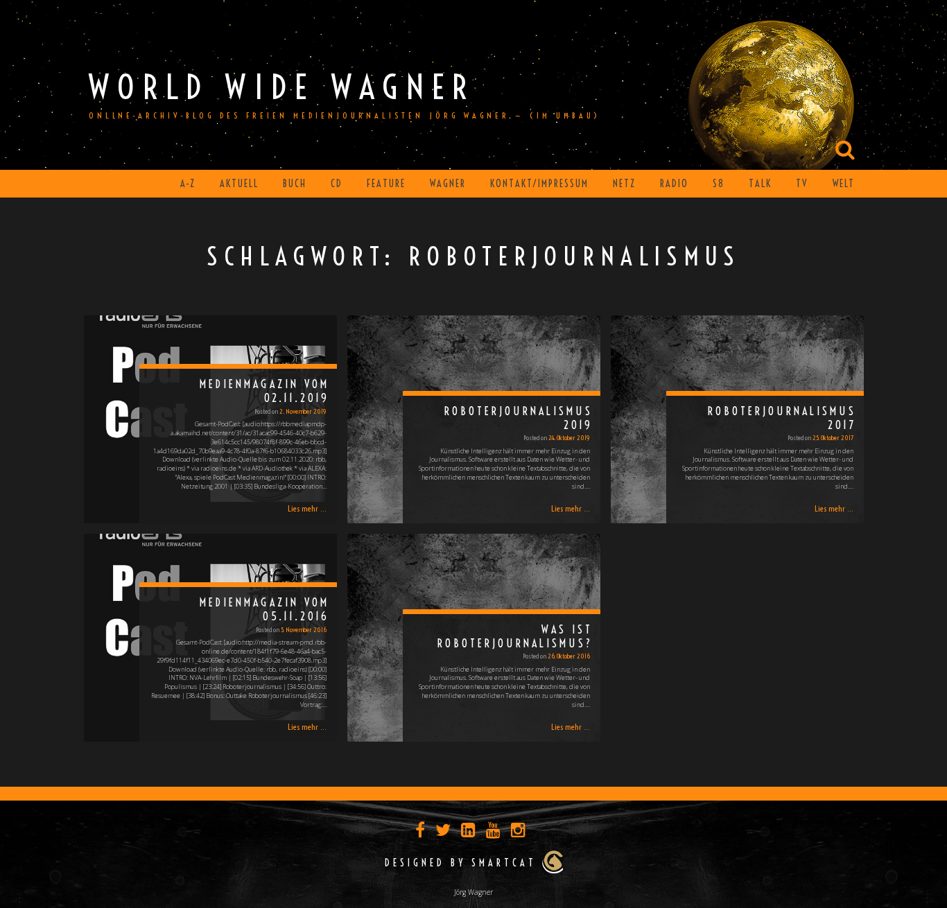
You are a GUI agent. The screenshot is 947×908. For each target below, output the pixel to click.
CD (336, 183)
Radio (674, 183)
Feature (386, 183)
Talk (760, 183)
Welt (844, 183)
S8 (718, 183)
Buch (294, 183)
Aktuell (239, 183)
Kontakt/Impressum (539, 183)
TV (802, 183)
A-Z (188, 183)
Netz (624, 183)
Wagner (448, 183)
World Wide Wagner (282, 87)
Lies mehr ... (307, 508)
